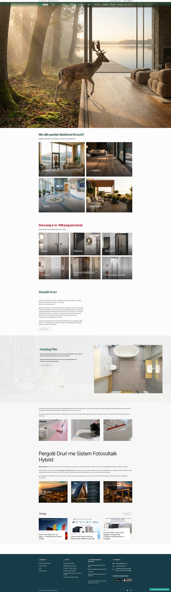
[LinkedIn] (128, 0)
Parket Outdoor (43, 570)
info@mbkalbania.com (121, 563)
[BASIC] (54, 244)
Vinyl (40, 568)
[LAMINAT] (109, 159)
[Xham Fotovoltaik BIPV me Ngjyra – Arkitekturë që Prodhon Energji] (53, 529)
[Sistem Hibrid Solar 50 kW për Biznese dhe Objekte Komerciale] (85, 529)
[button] (67, 4)
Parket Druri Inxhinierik (45, 563)
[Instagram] (126, 0)
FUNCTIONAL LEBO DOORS (70, 577)
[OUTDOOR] (109, 195)
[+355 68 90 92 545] (114, 566)
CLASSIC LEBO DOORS (69, 570)
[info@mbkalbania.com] (114, 563)
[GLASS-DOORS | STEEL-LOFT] (85, 268)
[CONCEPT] (117, 244)
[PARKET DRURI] (62, 159)
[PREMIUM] (85, 244)
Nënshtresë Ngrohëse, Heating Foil (97, 569)
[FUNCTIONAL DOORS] (117, 268)
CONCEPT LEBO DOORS (69, 568)
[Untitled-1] (43, 4)
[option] (61, 366)
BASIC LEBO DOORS (68, 563)
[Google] (131, 0)
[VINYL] (62, 195)
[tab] (59, 386)
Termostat (91, 571)
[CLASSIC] (54, 268)
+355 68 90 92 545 (120, 566)
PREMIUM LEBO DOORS (69, 566)
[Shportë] (129, 4)
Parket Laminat (43, 566)
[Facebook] (124, 0)
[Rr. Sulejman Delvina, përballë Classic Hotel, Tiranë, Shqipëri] (114, 569)
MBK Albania (55, 590)
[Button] (131, 4)
